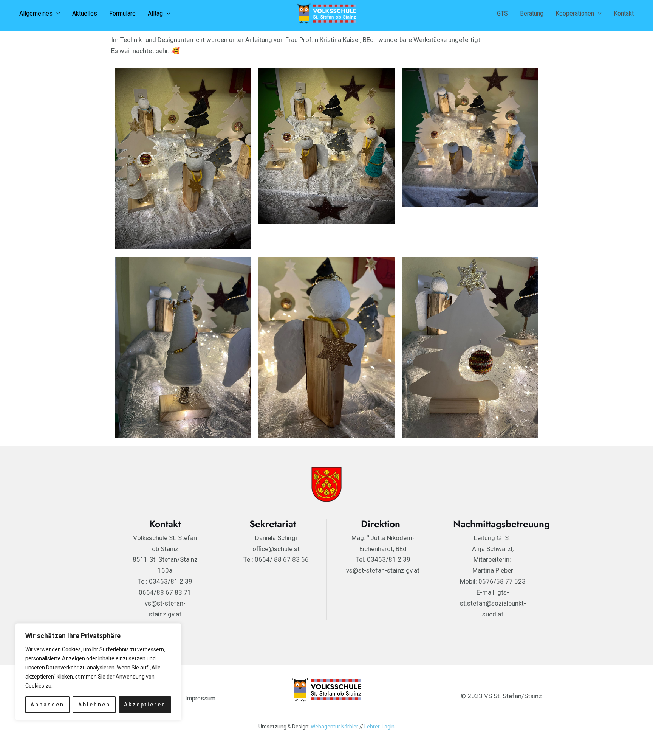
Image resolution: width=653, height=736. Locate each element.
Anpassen (47, 705)
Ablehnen (94, 705)
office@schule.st (276, 549)
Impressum (200, 699)
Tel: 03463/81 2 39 (165, 581)
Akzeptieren (145, 705)
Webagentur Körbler (334, 727)
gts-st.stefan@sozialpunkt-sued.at (493, 603)
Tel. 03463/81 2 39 (383, 559)
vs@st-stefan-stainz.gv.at (382, 570)
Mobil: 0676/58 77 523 (493, 581)
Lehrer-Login (379, 727)
